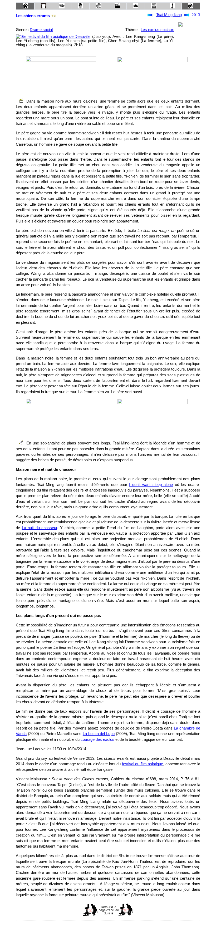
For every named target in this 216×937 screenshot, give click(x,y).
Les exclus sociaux (157, 30)
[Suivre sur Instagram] (118, 927)
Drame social (41, 30)
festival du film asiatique (142, 764)
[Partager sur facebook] (98, 927)
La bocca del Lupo (99, 734)
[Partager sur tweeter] (108, 927)
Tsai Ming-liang (169, 15)
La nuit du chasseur (39, 528)
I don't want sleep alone (151, 485)
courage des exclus (97, 739)
